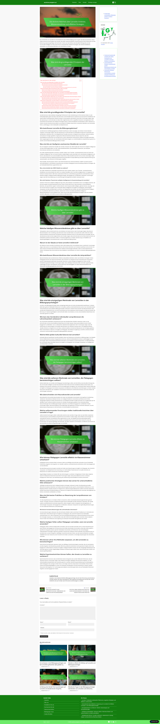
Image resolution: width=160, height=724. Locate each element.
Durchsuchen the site (49, 707)
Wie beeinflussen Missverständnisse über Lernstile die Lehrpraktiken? (56, 91)
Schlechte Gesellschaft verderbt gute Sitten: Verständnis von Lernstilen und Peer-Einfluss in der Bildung (109, 58)
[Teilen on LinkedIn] (113, 722)
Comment (42, 605)
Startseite (74, 2)
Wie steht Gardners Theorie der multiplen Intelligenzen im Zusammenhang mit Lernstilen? (60, 87)
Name (42, 622)
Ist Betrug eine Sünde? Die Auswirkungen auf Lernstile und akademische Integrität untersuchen (53, 688)
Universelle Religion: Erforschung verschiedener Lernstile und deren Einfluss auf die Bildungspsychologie (110, 73)
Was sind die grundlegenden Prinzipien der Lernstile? (52, 82)
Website (42, 627)
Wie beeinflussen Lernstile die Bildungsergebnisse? (52, 83)
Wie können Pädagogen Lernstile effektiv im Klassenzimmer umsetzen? (56, 100)
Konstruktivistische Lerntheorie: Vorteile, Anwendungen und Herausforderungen (95, 708)
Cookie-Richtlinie (48, 714)
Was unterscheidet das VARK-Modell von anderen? (52, 86)
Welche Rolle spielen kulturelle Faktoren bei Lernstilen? (53, 95)
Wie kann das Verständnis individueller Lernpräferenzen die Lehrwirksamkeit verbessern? (60, 93)
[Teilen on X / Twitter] (115, 2)
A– (48, 722)
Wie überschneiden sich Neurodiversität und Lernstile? (53, 97)
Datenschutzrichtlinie (49, 709)
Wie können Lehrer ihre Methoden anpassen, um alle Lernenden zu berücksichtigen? (59, 106)
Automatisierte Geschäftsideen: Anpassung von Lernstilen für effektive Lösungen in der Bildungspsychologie (97, 704)
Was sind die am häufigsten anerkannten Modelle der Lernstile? (55, 84)
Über (80, 2)
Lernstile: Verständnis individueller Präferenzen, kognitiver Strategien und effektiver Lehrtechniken (98, 701)
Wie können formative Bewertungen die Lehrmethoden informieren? (55, 104)
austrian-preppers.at (50, 2)
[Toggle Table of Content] (79, 80)
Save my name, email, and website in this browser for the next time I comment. (57, 633)
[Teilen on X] (111, 722)
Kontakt (84, 2)
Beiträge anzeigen (92, 2)
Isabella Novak (54, 576)
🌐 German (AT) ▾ (154, 721)
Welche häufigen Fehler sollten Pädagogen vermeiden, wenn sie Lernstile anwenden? (59, 105)
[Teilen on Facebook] (113, 2)
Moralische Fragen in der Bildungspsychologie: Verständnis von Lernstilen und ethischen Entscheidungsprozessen (81, 688)
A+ (45, 722)
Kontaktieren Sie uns (49, 704)
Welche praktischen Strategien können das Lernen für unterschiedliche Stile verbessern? (60, 101)
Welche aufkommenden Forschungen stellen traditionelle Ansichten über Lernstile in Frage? (60, 99)
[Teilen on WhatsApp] (115, 722)
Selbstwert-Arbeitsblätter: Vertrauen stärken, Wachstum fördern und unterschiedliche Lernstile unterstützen (97, 712)
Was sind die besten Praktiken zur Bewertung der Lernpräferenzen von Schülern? (58, 103)
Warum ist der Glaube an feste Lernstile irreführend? (52, 89)
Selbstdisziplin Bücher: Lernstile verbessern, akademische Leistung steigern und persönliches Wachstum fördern (97, 716)
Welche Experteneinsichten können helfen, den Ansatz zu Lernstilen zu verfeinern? (58, 108)
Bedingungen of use (49, 711)
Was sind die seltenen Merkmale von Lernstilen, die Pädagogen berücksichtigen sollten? (60, 96)
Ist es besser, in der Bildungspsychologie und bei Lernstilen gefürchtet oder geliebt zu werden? (53, 664)
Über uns (46, 702)
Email (69, 622)
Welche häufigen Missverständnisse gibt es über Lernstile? (53, 88)
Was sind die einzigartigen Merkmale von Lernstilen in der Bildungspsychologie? (58, 92)
